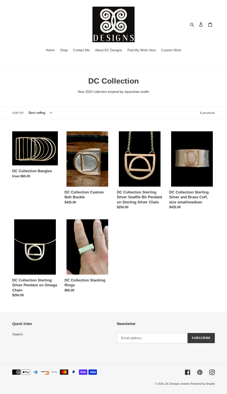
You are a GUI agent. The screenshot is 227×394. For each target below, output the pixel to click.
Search (17, 334)
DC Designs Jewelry (177, 383)
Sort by (18, 113)
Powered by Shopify (203, 383)
